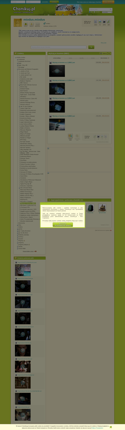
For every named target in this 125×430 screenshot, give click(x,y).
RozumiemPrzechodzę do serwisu (63, 224)
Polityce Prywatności (97, 428)
